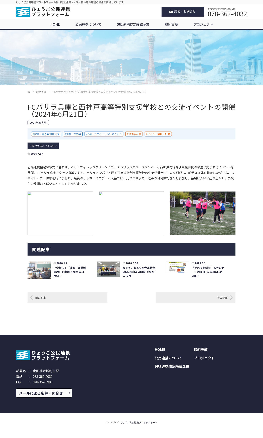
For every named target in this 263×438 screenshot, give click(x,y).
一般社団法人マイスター (43, 146)
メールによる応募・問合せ (41, 393)
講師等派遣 (134, 134)
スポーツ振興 (73, 134)
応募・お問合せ (185, 11)
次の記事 (222, 298)
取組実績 (171, 24)
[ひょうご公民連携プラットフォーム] (43, 12)
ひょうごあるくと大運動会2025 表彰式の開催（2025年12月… (139, 272)
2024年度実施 (38, 122)
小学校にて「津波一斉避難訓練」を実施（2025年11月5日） (70, 272)
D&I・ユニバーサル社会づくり (105, 134)
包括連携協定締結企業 (133, 24)
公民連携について (88, 24)
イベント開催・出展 (158, 134)
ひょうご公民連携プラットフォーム (138, 422)
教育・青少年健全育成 (46, 134)
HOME (55, 24)
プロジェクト (203, 24)
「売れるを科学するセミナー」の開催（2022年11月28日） (208, 272)
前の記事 (40, 298)
